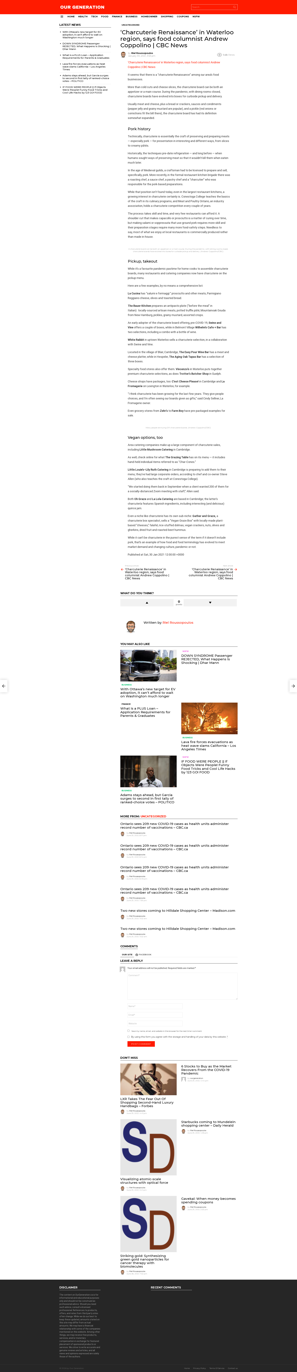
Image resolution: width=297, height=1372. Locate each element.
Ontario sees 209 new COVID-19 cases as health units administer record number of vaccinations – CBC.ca (174, 825)
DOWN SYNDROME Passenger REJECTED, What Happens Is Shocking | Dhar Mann (206, 659)
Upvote (147, 602)
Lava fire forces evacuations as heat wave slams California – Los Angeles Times (208, 745)
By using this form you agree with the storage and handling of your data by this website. (179, 1037)
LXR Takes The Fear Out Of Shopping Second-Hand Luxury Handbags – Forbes (147, 1102)
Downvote (210, 602)
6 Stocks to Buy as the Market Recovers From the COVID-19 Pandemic (206, 1069)
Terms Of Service (216, 1368)
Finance (117, 16)
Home (71, 16)
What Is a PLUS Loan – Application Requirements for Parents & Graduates (145, 711)
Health (83, 16)
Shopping (167, 16)
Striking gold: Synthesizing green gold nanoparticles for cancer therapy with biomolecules (144, 1261)
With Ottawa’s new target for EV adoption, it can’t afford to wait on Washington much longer (147, 692)
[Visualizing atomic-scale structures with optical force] (148, 1147)
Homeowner (149, 16)
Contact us (233, 1368)
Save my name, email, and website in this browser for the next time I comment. (166, 1031)
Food (104, 16)
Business (132, 16)
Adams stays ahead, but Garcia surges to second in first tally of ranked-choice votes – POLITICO (147, 798)
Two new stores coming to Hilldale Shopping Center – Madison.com (177, 911)
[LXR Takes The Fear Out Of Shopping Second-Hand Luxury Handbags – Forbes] (148, 1079)
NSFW (196, 16)
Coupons (183, 16)
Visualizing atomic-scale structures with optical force (144, 1180)
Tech (94, 16)
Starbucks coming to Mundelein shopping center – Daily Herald (208, 1123)
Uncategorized (153, 816)
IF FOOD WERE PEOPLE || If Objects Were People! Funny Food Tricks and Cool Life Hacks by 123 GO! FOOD (208, 766)
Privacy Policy (199, 1368)
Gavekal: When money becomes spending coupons (208, 1200)
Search (234, 7)
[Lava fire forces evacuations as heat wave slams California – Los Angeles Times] (209, 718)
